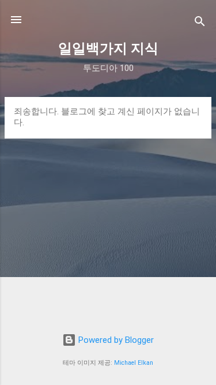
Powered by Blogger (115, 340)
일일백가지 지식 (108, 48)
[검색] (200, 23)
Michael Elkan (133, 363)
